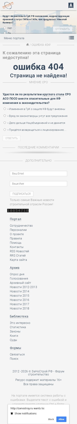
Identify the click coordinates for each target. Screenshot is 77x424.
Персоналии (18, 230)
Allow (61, 419)
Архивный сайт (20, 283)
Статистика (18, 327)
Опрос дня (17, 274)
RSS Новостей (19, 251)
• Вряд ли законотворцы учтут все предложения (37, 116)
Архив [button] (14, 268)
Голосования (19, 278)
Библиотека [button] (19, 316)
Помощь (16, 242)
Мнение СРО (38, 82)
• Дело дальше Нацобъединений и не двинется (36, 122)
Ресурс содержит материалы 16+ (38, 380)
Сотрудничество (21, 225)
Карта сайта (18, 260)
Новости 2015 (19, 295)
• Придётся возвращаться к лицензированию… (36, 129)
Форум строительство (46, 373)
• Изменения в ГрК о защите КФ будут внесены (36, 109)
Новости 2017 (19, 304)
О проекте (17, 234)
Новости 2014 (19, 291)
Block (51, 419)
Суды (13, 340)
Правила (16, 238)
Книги (14, 335)
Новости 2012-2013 (23, 287)
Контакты (17, 247)
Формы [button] (15, 348)
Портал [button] (15, 219)
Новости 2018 (19, 308)
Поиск (14, 358)
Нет (9, 28)
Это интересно (20, 323)
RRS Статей (18, 255)
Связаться (17, 354)
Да (9, 33)
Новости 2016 (19, 300)
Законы (15, 331)
